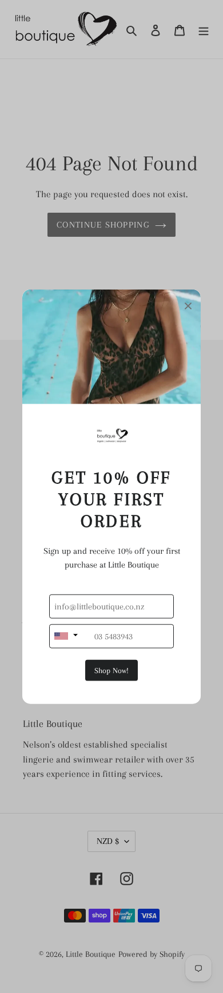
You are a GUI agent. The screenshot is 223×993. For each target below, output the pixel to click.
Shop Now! (111, 670)
